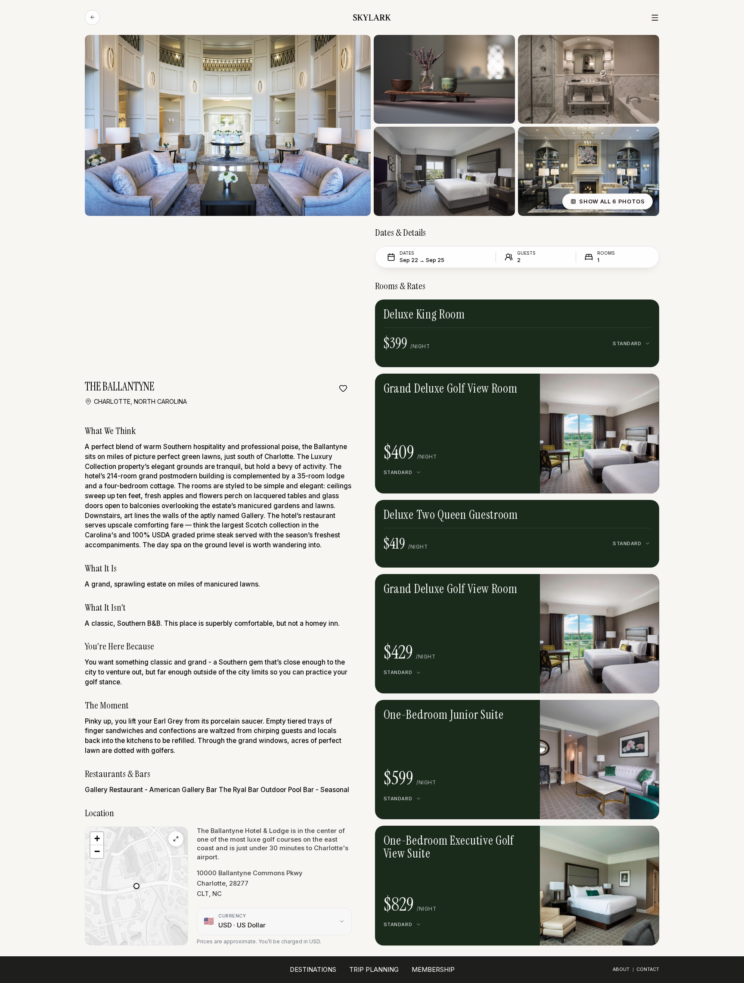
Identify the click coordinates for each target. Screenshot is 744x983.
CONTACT (647, 969)
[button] (136, 886)
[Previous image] (576, 386)
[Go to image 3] (602, 386)
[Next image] (622, 386)
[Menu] (655, 17)
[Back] (92, 17)
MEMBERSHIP (433, 969)
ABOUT (621, 969)
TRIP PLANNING (374, 969)
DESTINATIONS (313, 969)
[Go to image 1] (589, 386)
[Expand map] (175, 838)
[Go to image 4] (609, 386)
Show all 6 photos (612, 201)
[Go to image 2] (596, 386)
